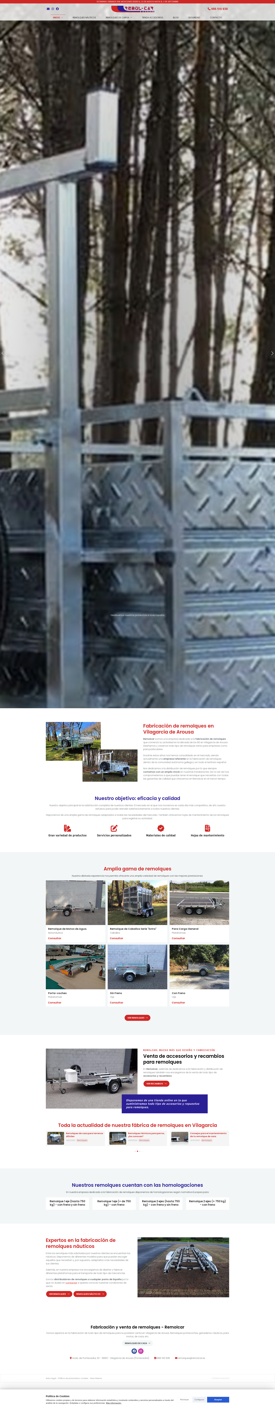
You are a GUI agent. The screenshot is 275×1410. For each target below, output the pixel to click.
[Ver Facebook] (57, 9)
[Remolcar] (132, 9)
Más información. (114, 1403)
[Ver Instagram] (53, 9)
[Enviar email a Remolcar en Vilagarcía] (48, 9)
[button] (2, 598)
